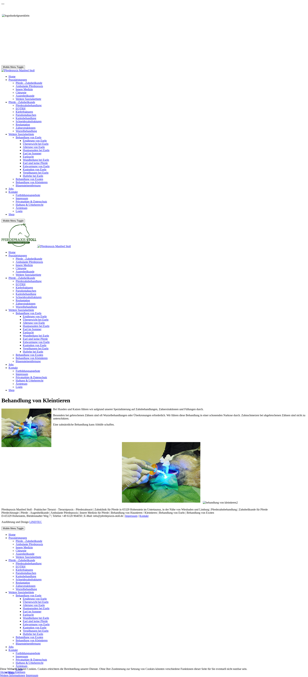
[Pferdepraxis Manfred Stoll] (18, 70)
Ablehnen (19, 672)
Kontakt (143, 515)
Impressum (131, 515)
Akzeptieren (7, 672)
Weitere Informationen (12, 675)
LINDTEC (35, 521)
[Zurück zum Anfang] (2, 3)
